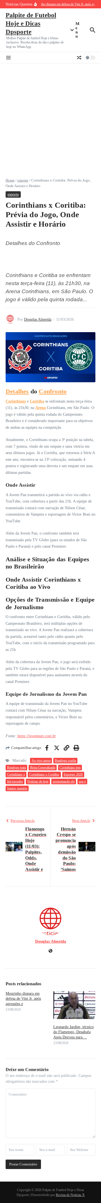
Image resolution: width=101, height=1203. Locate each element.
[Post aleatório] (79, 57)
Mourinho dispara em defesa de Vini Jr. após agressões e (23, 998)
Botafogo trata (16, 768)
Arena (40, 408)
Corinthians (16, 401)
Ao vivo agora (40, 761)
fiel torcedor (15, 781)
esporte (22, 180)
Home (10, 180)
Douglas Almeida (37, 319)
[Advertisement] (50, 116)
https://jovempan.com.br (36, 736)
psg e (82, 781)
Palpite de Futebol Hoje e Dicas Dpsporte (31, 23)
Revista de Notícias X (70, 1195)
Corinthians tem (70, 768)
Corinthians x (16, 774)
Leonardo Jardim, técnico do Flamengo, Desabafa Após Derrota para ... (73, 1032)
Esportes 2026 (73, 774)
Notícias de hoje (38, 781)
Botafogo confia (65, 761)
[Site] (50, 951)
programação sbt (64, 781)
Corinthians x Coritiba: (44, 774)
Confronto (52, 391)
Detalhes (17, 391)
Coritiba (37, 401)
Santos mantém (17, 788)
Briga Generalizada (42, 768)
